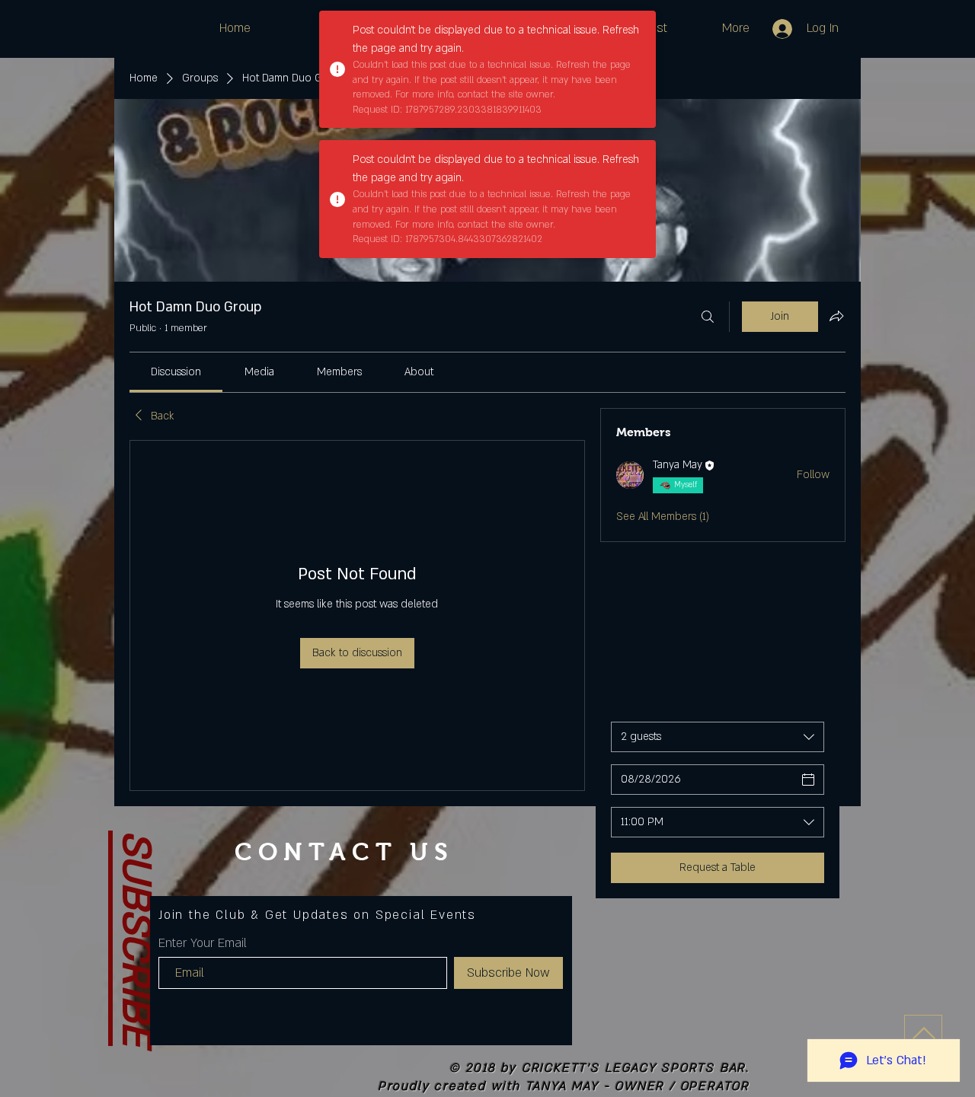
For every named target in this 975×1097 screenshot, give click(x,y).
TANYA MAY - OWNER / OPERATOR (638, 1086)
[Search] (707, 316)
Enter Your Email (202, 943)
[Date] (808, 779)
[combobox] (717, 737)
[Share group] (836, 316)
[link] (176, 372)
